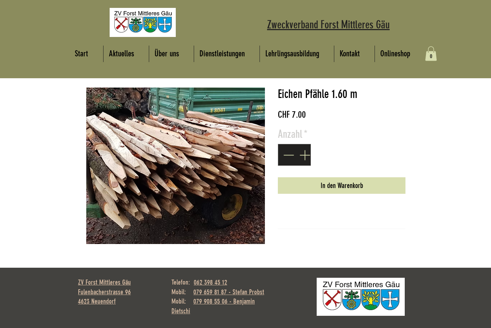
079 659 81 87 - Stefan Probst (228, 292)
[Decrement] (288, 154)
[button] (431, 53)
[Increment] (305, 154)
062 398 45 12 (210, 282)
